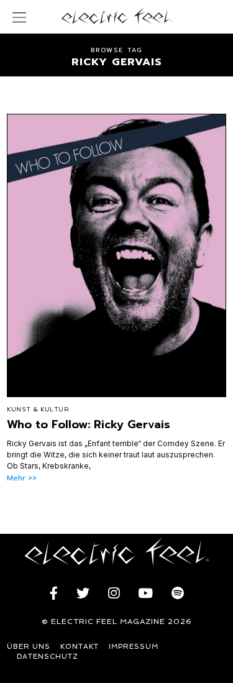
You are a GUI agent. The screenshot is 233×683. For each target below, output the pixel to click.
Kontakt (79, 647)
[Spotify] (177, 593)
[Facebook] (54, 593)
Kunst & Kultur (37, 409)
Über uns (28, 647)
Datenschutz (47, 657)
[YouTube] (145, 593)
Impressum (133, 647)
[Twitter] (83, 593)
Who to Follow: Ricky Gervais (88, 424)
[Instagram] (113, 593)
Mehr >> (22, 478)
